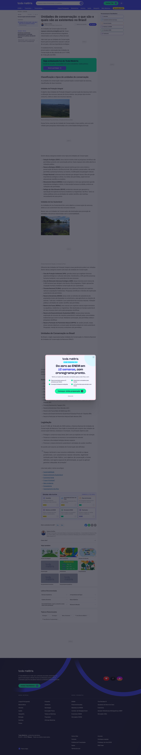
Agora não (70, 396)
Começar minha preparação (69, 391)
